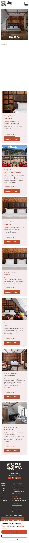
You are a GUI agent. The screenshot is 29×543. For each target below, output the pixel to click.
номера (3, 485)
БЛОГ (2, 495)
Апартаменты (9, 430)
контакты (3, 498)
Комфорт (7, 224)
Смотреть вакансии (17, 505)
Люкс (6, 325)
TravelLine (4, 45)
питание (3, 493)
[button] (12, 520)
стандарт (8, 118)
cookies (10, 523)
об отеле (3, 483)
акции (2, 490)
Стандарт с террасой (12, 172)
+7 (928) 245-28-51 (16, 498)
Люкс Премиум (9, 376)
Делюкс (7, 275)
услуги (3, 488)
